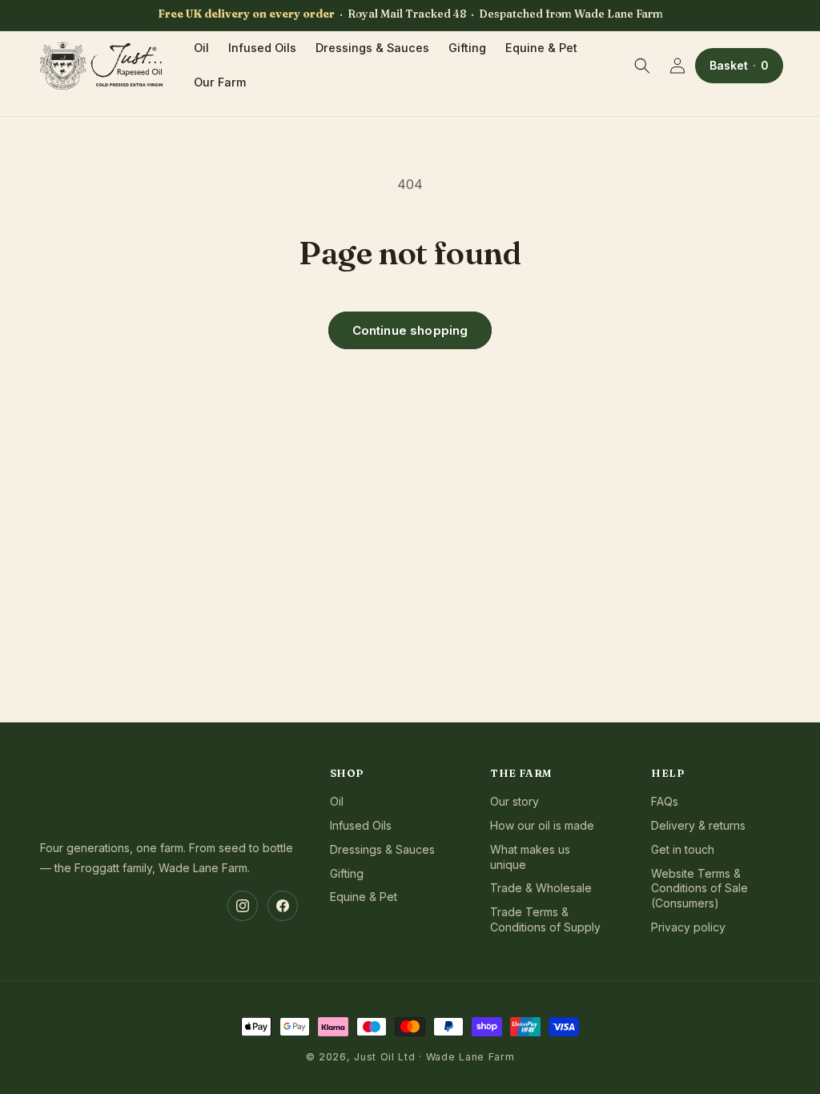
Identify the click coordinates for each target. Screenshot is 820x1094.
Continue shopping (410, 330)
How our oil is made (542, 825)
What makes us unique (530, 857)
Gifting (347, 873)
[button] (642, 65)
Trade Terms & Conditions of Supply (545, 919)
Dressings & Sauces (382, 849)
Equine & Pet (363, 896)
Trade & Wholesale (541, 888)
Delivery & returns (698, 825)
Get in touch (682, 849)
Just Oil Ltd (384, 1057)
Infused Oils (361, 825)
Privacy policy (688, 927)
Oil (337, 801)
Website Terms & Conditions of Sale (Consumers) (699, 889)
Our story (514, 801)
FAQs (664, 801)
